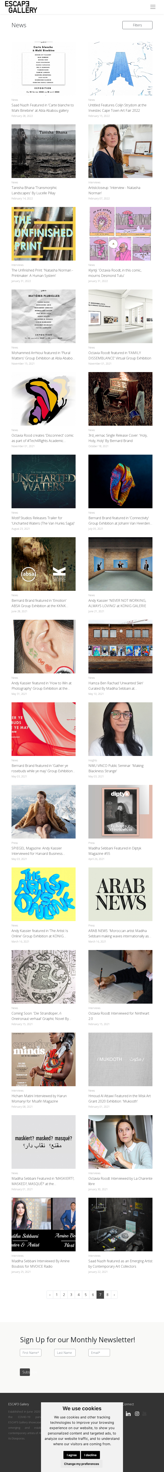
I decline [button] (90, 1455)
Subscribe (26, 1372)
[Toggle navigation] (153, 7)
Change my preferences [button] (81, 1464)
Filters (137, 25)
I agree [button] (72, 1455)
